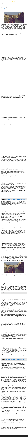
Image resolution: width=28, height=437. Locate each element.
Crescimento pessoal (10, 3)
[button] (25, 3)
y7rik (4, 8)
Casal (8, 10)
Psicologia (17, 3)
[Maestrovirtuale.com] (14, 1)
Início (2, 10)
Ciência (22, 3)
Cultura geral (4, 3)
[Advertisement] (14, 44)
